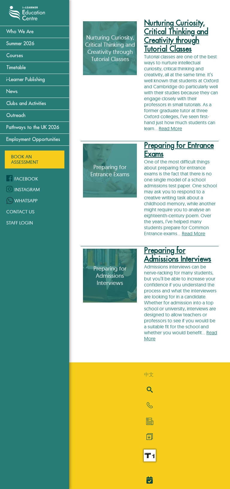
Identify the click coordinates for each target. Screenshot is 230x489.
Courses (14, 55)
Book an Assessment (24, 159)
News (12, 91)
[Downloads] (149, 438)
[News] (149, 421)
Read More (170, 128)
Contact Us (20, 212)
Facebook (26, 179)
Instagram (27, 189)
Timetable (16, 67)
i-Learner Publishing (25, 79)
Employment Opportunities (33, 139)
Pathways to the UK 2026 (32, 127)
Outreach (15, 115)
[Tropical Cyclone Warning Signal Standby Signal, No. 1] (150, 460)
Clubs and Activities (26, 103)
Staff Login (19, 223)
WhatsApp (25, 201)
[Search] (150, 390)
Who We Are (20, 31)
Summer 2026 (20, 43)
